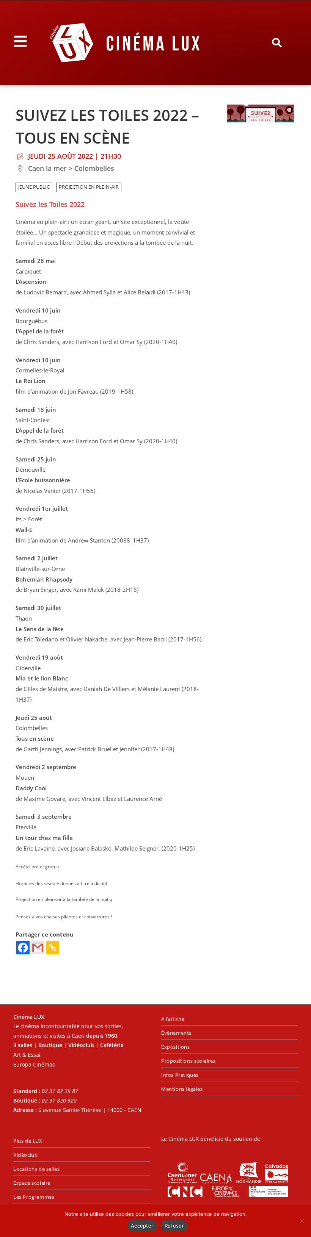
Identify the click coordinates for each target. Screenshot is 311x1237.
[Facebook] (23, 947)
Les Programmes (33, 1196)
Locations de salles (36, 1168)
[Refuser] (301, 1220)
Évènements (176, 1032)
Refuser (174, 1226)
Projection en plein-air (89, 187)
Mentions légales (182, 1088)
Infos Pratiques (180, 1074)
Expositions (175, 1046)
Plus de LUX (27, 1140)
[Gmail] (37, 947)
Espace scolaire (31, 1182)
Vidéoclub (25, 1154)
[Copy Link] (52, 947)
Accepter (142, 1226)
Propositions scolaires (188, 1060)
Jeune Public (34, 187)
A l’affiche (173, 1018)
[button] (277, 43)
